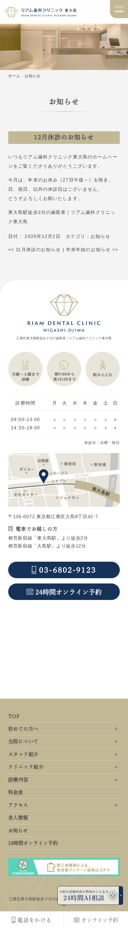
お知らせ (100, 236)
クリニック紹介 (26, 766)
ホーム (14, 76)
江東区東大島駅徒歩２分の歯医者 (38, 899)
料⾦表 (15, 792)
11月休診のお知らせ (34, 249)
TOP (14, 716)
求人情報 (18, 817)
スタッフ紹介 (23, 754)
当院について (23, 741)
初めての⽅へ (23, 728)
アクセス (18, 805)
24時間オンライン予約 (33, 843)
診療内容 (18, 779)
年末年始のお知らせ (92, 249)
